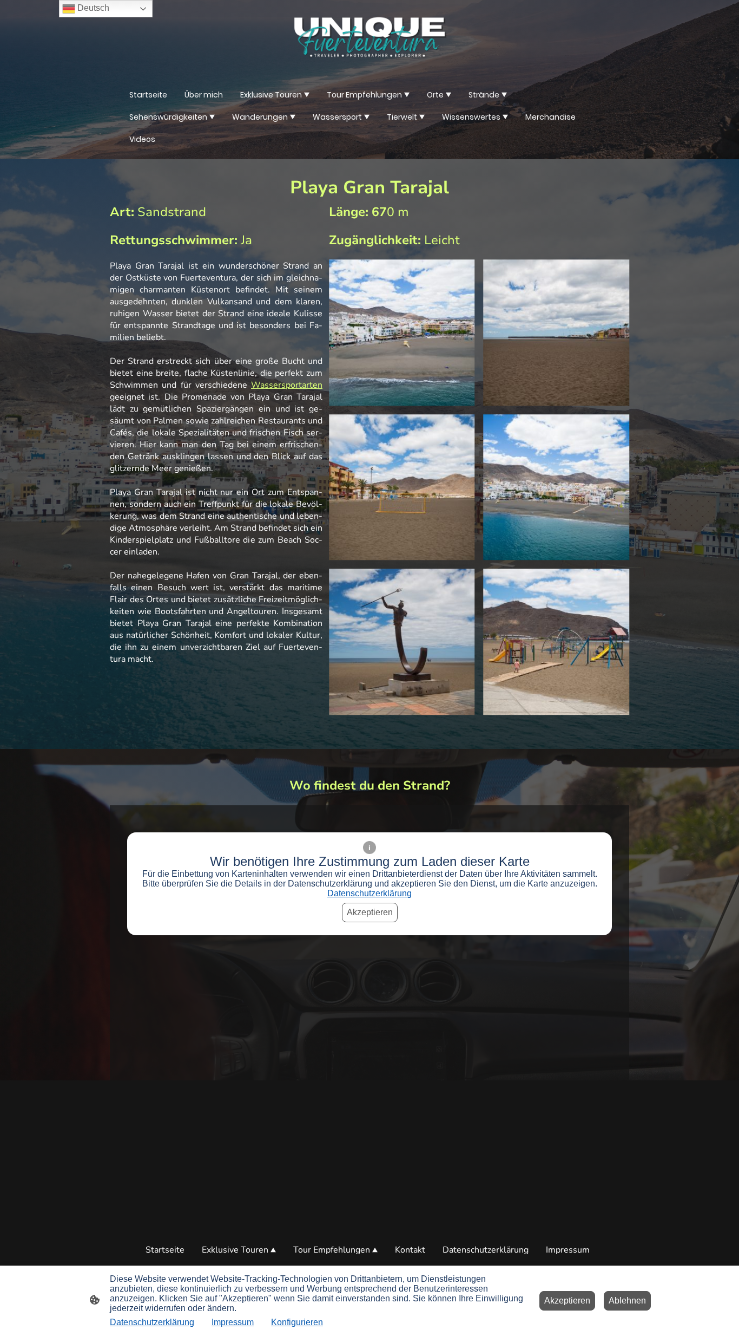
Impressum (233, 1322)
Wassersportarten (286, 385)
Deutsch (92, 7)
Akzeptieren (370, 912)
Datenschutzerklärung (369, 893)
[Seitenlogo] (369, 37)
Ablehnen (627, 1300)
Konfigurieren (297, 1322)
